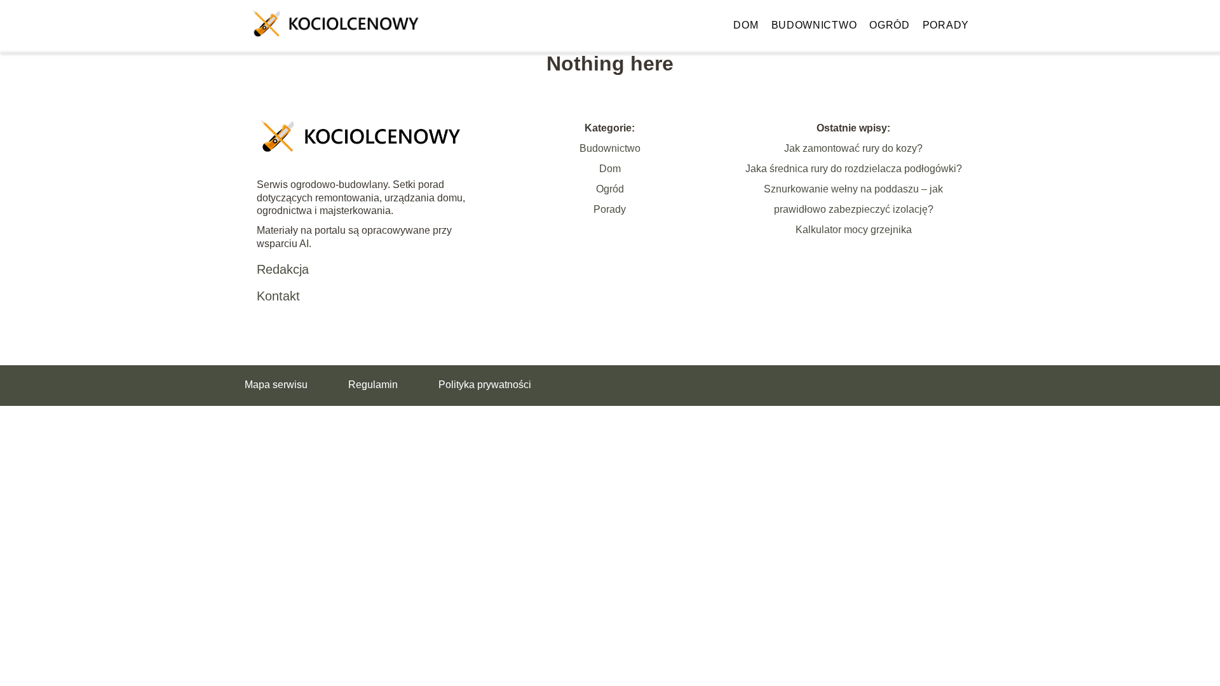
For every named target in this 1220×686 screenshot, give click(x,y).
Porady (946, 25)
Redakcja (283, 269)
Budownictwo (814, 25)
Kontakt (278, 296)
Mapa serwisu (276, 384)
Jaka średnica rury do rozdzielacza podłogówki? (853, 168)
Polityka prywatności (484, 384)
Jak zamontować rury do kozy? (853, 148)
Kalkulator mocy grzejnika (854, 229)
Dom (745, 25)
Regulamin (373, 384)
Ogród (889, 25)
